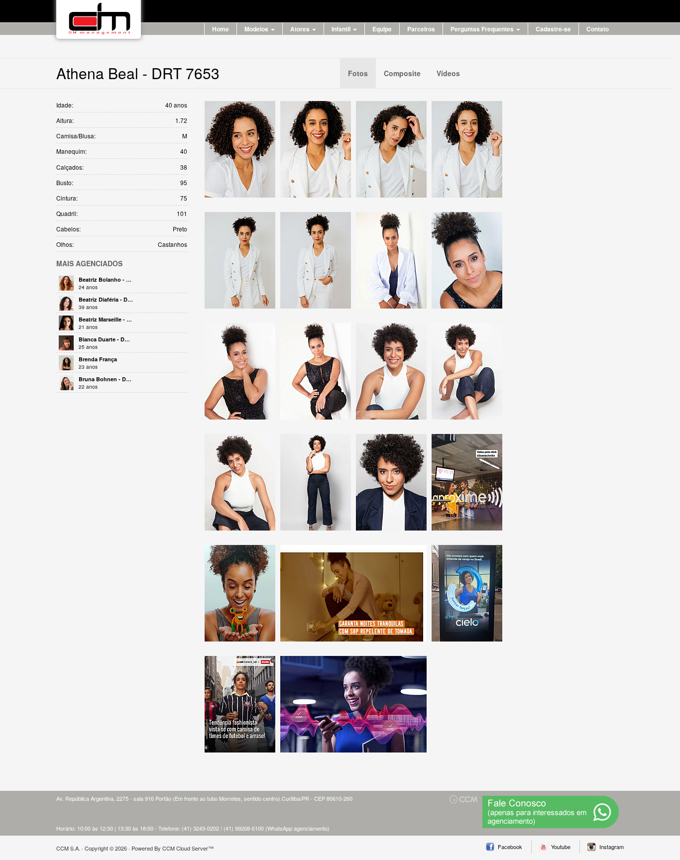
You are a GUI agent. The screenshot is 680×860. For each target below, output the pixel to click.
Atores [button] (300, 28)
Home (220, 28)
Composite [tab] (402, 73)
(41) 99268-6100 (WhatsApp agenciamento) (277, 828)
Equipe (382, 28)
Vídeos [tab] (448, 73)
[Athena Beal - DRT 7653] (240, 149)
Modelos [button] (257, 28)
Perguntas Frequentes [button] (483, 28)
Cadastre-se (553, 28)
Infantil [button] (342, 28)
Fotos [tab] (358, 73)
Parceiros (421, 28)
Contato (597, 28)
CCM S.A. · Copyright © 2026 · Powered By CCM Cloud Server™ (135, 848)
